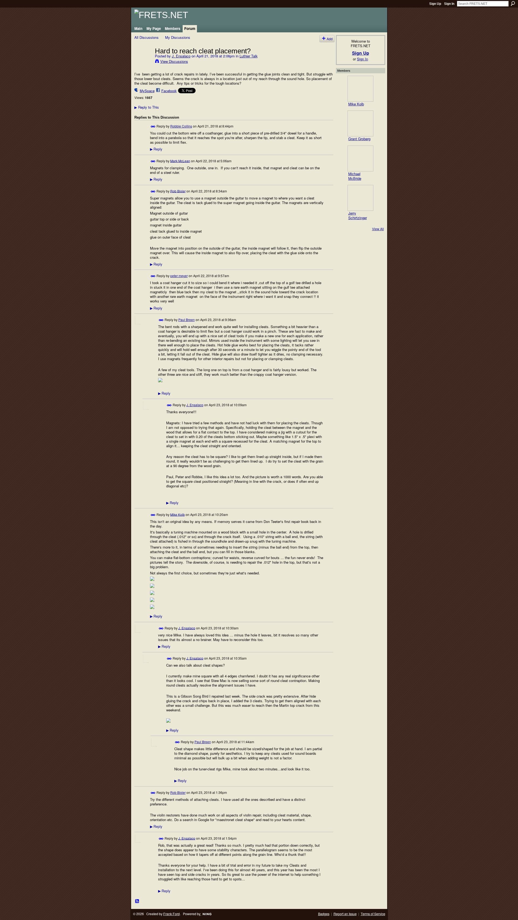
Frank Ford (171, 913)
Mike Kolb (177, 514)
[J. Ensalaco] (143, 62)
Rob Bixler (178, 190)
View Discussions (174, 61)
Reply (156, 149)
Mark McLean (180, 160)
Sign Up (435, 4)
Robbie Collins (181, 126)
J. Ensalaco (181, 55)
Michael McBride (354, 176)
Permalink (153, 126)
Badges (323, 913)
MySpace (147, 90)
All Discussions (146, 37)
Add (330, 38)
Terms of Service (373, 913)
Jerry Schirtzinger (357, 215)
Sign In (449, 4)
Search (513, 3)
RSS (137, 901)
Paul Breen (186, 319)
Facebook (169, 90)
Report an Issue (345, 913)
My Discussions (177, 37)
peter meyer (179, 275)
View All (378, 228)
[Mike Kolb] (360, 89)
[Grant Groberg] (360, 123)
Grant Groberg (359, 138)
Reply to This (146, 107)
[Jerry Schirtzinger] (360, 198)
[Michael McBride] (360, 158)
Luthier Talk (249, 55)
